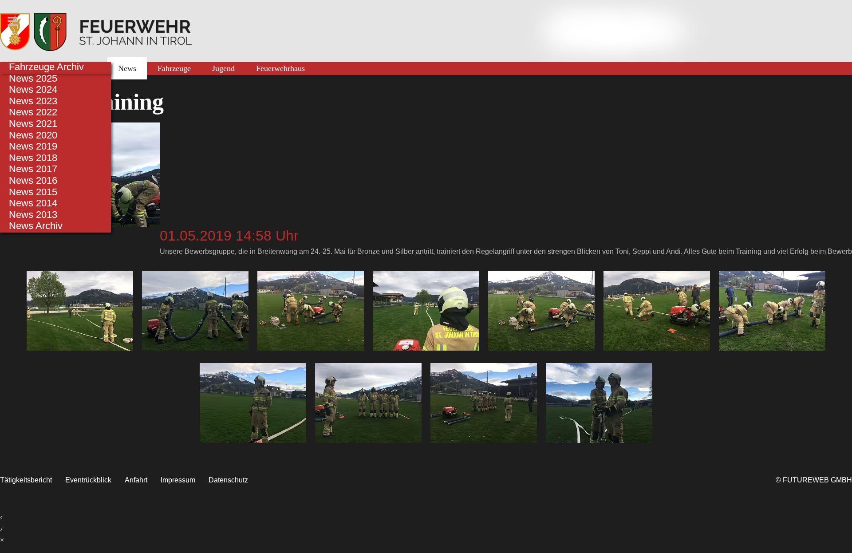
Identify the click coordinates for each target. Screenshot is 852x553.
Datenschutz (228, 480)
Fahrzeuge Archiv (46, 66)
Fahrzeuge (174, 68)
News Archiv (36, 225)
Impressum (178, 480)
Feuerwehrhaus (280, 68)
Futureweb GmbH (817, 480)
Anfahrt (136, 480)
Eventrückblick (88, 480)
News (127, 68)
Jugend (223, 68)
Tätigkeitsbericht (26, 480)
